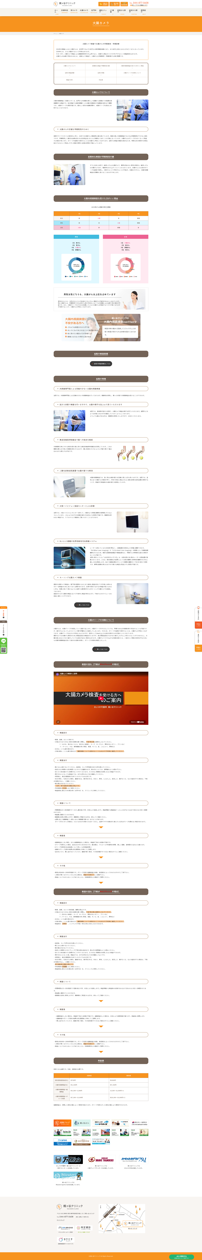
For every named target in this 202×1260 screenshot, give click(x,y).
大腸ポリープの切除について (132, 73)
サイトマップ (60, 1220)
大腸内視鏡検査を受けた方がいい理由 (132, 66)
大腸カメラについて (70, 66)
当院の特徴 (101, 73)
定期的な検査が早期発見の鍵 (101, 66)
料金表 (101, 80)
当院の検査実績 (69, 73)
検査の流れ (69, 80)
